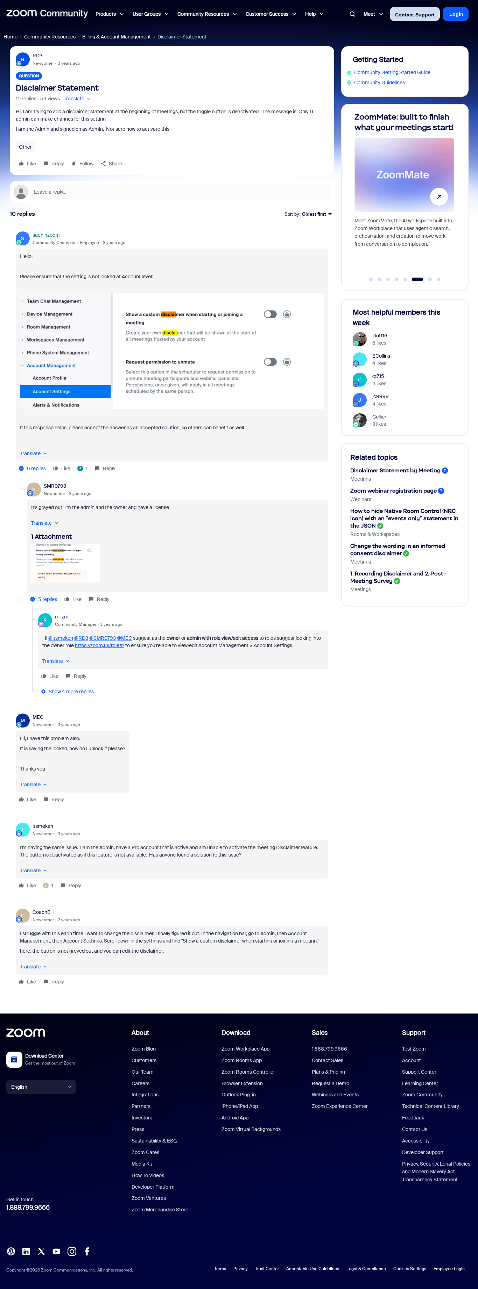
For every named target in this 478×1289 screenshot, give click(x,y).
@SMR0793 (102, 638)
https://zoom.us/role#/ (99, 645)
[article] (172, 352)
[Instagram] (71, 1251)
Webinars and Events (335, 1094)
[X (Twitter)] (41, 1251)
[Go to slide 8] (438, 279)
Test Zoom (414, 1049)
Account (411, 1060)
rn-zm (62, 617)
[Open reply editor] (172, 192)
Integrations (145, 1094)
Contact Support (415, 14)
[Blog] (10, 1251)
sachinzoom (46, 235)
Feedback (413, 1118)
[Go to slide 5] (405, 279)
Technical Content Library (430, 1106)
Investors (142, 1118)
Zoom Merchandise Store (160, 1209)
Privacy (240, 1269)
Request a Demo (330, 1083)
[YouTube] (56, 1251)
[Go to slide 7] (426, 279)
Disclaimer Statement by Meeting (395, 470)
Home (10, 37)
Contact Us (414, 1129)
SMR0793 (55, 486)
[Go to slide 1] (371, 279)
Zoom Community (422, 1094)
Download (236, 1033)
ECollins (381, 356)
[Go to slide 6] (414, 279)
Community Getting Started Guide (392, 72)
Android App (235, 1118)
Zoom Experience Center (340, 1106)
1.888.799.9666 (28, 1207)
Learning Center (420, 1083)
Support (414, 1033)
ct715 (378, 376)
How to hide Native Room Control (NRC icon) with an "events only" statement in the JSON (404, 518)
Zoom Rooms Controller (248, 1072)
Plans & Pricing (328, 1072)
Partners (141, 1106)
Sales (320, 1033)
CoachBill (43, 912)
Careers (140, 1083)
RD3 (37, 55)
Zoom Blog (144, 1049)
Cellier (379, 417)
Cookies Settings (409, 1269)
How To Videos (148, 1175)
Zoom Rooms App (242, 1060)
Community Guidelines (379, 82)
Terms (220, 1269)
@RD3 (81, 638)
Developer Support (423, 1152)
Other (25, 147)
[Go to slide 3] (388, 279)
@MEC (124, 638)
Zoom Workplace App (245, 1049)
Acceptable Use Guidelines (312, 1269)
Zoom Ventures (149, 1198)
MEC (38, 717)
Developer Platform (153, 1187)
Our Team (143, 1072)
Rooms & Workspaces (375, 534)
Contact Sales (327, 1060)
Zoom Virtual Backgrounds (251, 1129)
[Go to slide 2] (380, 279)
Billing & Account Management (116, 37)
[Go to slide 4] (397, 279)
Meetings (360, 479)
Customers (144, 1060)
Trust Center (267, 1269)
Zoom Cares (145, 1152)
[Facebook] (86, 1251)
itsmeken (43, 826)
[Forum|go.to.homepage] (47, 14)
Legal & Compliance (366, 1269)
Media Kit (142, 1164)
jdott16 (379, 335)
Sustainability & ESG (154, 1141)
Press (138, 1129)
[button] (78, 98)
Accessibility (416, 1141)
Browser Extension (242, 1083)
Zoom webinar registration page (393, 490)
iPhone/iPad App (240, 1106)
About (140, 1033)
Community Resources (50, 37)
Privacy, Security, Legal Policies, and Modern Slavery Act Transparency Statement (436, 1172)
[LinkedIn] (25, 1251)
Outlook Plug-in (239, 1094)
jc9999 (380, 396)
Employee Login (449, 1269)
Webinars (360, 499)
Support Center (419, 1072)
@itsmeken (60, 638)
